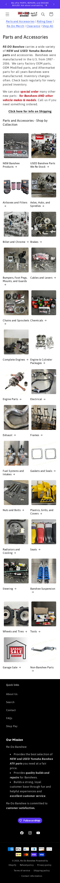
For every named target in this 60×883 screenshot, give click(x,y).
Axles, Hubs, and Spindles (40, 204)
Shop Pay (12, 726)
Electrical (36, 399)
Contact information (31, 876)
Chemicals (36, 320)
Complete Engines (14, 359)
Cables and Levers (41, 277)
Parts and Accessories (20, 21)
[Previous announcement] (6, 4)
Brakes (34, 241)
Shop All (47, 26)
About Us (12, 694)
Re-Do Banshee (27, 861)
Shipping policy (42, 870)
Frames (34, 435)
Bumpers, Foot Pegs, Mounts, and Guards (15, 279)
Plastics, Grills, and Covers (42, 512)
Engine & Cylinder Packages (41, 361)
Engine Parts (10, 399)
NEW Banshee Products (11, 165)
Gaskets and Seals (41, 470)
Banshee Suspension (42, 588)
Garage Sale (10, 667)
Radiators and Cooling (11, 551)
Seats (33, 549)
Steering (8, 588)
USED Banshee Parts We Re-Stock (42, 165)
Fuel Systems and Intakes (13, 472)
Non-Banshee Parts (42, 667)
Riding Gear (44, 21)
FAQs (9, 718)
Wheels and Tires (13, 631)
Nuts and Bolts (12, 510)
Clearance (33, 26)
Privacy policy (44, 865)
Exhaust (7, 435)
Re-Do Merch (15, 26)
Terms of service (22, 870)
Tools (33, 631)
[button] (7, 14)
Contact (11, 710)
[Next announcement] (53, 4)
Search (10, 702)
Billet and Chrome (14, 241)
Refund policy (27, 865)
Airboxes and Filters (15, 202)
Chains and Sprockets (16, 320)
